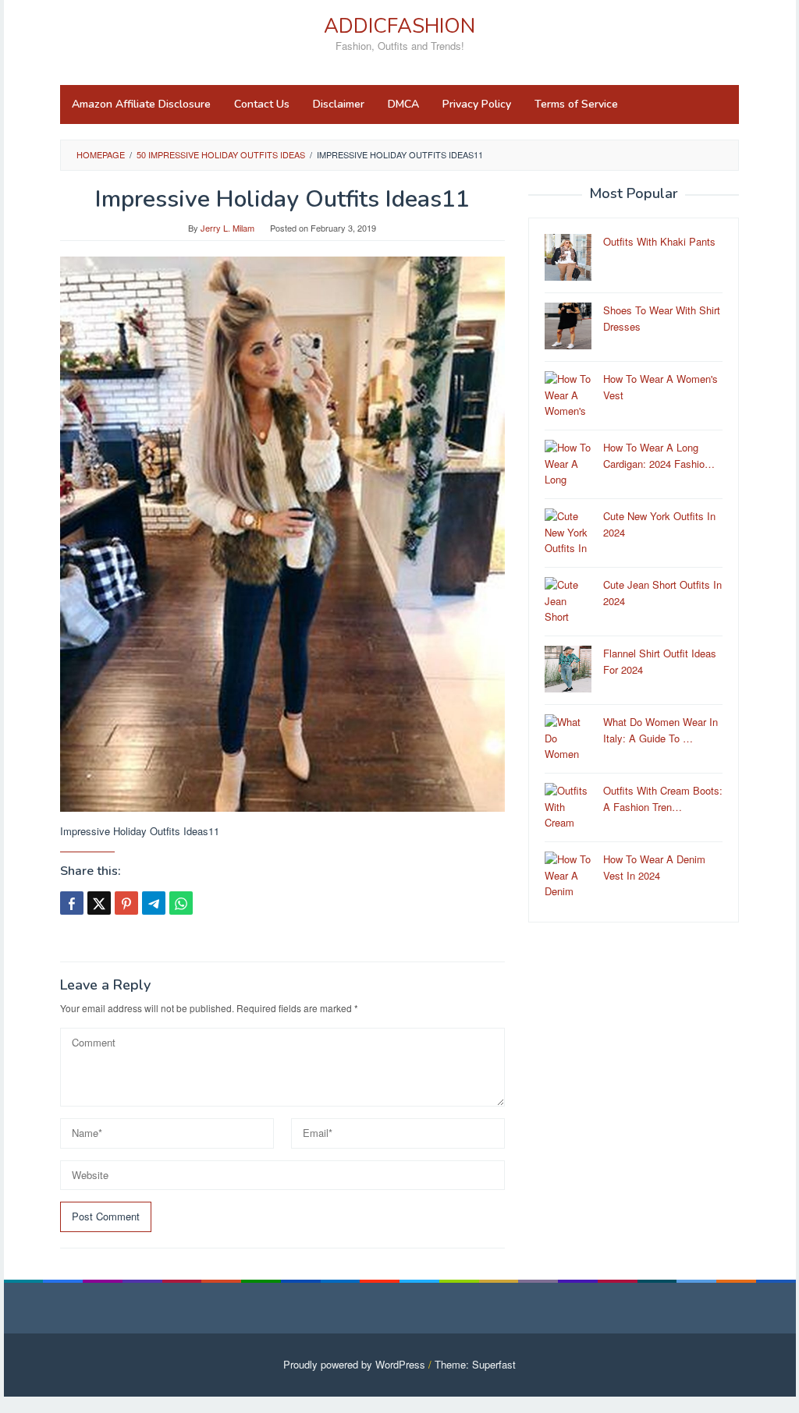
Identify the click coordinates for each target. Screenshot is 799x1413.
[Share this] (71, 903)
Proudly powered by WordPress (354, 1364)
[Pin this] (126, 903)
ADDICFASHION (399, 26)
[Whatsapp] (181, 903)
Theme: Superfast (475, 1364)
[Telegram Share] (153, 903)
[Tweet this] (99, 903)
